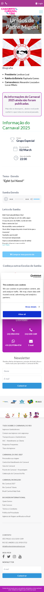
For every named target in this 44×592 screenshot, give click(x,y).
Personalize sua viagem (10, 458)
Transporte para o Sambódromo (14, 437)
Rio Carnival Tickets (9, 487)
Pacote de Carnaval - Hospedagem (14, 470)
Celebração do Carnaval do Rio (13, 473)
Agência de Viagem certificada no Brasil (16, 516)
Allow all (22, 314)
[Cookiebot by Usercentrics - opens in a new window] (31, 276)
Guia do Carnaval (8, 466)
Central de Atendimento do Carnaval (15, 462)
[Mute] (31, 199)
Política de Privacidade (10, 513)
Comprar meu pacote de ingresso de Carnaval (23, 255)
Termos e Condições (9, 509)
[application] (22, 199)
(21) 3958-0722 (21, 543)
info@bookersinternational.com (13, 546)
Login (40, 3)
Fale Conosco (7, 505)
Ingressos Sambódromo (11, 429)
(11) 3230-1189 (18, 539)
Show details (30, 307)
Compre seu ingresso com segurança (15, 433)
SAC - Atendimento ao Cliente (13, 441)
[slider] (36, 199)
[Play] (6, 199)
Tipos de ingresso (8, 448)
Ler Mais (6, 245)
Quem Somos (7, 501)
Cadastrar (22, 385)
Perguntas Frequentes (10, 444)
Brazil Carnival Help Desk (11, 491)
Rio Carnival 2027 (8, 484)
